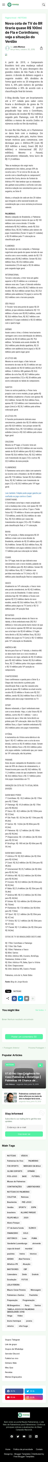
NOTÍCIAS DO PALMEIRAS (18, 1192)
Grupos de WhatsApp (14, 1349)
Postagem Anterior (11, 1048)
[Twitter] (20, 998)
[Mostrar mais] (32, 998)
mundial (28, 1248)
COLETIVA (11, 1197)
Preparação (12, 1300)
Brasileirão (12, 1202)
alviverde (36, 1243)
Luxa (24, 1238)
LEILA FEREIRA (13, 1285)
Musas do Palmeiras (16, 1181)
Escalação (11, 1279)
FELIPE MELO (13, 1218)
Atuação (26, 1264)
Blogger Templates (22, 1454)
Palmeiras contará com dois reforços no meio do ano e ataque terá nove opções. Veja (30, 1096)
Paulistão (33, 1295)
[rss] (36, 1436)
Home (7, 1449)
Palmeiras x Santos (15, 1295)
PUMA (34, 1238)
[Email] (26, 998)
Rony (27, 1305)
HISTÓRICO (12, 1238)
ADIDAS (10, 1259)
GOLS (25, 1233)
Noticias (25, 1197)
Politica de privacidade (23, 1449)
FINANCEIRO (12, 1233)
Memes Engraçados (13, 1377)
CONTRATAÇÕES (14, 1187)
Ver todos (39, 1010)
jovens (29, 1321)
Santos (38, 1305)
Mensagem (36, 1290)
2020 (26, 1218)
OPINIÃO (31, 1171)
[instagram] (30, 1436)
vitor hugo (23, 1326)
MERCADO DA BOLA (32, 1166)
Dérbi (24, 1274)
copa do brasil (13, 1248)
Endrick (35, 1274)
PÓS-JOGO (12, 1176)
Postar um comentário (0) (24, 1036)
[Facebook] (14, 998)
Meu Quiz (9, 1367)
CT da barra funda (15, 1228)
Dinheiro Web (11, 1363)
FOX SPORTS (12, 1166)
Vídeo (20, 1316)
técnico (33, 1254)
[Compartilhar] (40, 48)
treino (22, 1254)
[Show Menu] (3, 4)
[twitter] (18, 1436)
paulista (10, 1254)
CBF (25, 1269)
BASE (24, 1176)
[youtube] (24, 1436)
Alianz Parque (13, 1223)
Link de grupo (11, 1344)
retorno (10, 1326)
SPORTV (22, 1207)
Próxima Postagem (36, 1048)
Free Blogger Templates (24, 1456)
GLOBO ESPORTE (14, 1171)
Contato (39, 1449)
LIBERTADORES (33, 1187)
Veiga (9, 1316)
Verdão (10, 1207)
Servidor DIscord (12, 1354)
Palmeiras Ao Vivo (15, 1161)
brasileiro (11, 1212)
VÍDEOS (24, 1156)
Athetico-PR (12, 1264)
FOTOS (25, 1279)
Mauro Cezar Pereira (16, 1290)
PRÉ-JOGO (26, 1202)
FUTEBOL (36, 1176)
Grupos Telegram (12, 1340)
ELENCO (32, 1228)
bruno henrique (14, 1321)
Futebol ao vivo (11, 1358)
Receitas (8, 1372)
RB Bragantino (13, 1305)
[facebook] (11, 1436)
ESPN (33, 1207)
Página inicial (10, 18)
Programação (29, 1300)
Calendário (12, 1274)
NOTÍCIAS (22, 18)
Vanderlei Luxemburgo (17, 1243)
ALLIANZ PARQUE (28, 1212)
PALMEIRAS (33, 1161)
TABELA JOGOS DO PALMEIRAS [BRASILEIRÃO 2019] (20, 1311)
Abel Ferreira (24, 1259)
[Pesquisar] (43, 4)
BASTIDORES (12, 1269)
